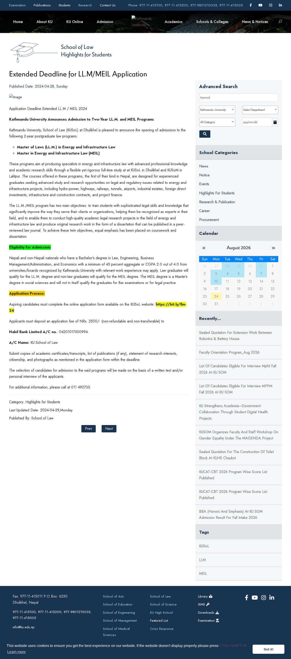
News (203, 166)
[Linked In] (280, 5)
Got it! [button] (268, 649)
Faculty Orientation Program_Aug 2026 (229, 352)
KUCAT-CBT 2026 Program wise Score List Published (233, 475)
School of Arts (113, 596)
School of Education (117, 604)
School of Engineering (119, 612)
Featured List (159, 620)
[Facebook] (251, 5)
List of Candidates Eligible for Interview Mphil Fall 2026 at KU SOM (237, 369)
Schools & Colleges (212, 21)
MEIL (203, 573)
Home (18, 21)
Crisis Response (161, 628)
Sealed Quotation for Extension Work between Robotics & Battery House (235, 335)
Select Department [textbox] (254, 110)
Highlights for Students (86, 54)
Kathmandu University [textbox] (213, 110)
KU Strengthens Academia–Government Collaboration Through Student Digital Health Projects (233, 412)
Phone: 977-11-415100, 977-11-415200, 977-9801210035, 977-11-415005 (185, 5)
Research (85, 5)
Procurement (209, 219)
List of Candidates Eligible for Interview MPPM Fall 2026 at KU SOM (235, 389)
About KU (45, 21)
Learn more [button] (16, 652)
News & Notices (255, 21)
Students (65, 5)
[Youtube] (260, 5)
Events (204, 184)
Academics (173, 21)
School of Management (120, 620)
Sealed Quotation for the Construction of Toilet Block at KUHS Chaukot (236, 455)
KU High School (161, 612)
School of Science (163, 604)
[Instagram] (271, 5)
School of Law (77, 46)
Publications (43, 5)
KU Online (74, 21)
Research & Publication (217, 202)
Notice (204, 175)
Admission (105, 21)
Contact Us (107, 5)
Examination (18, 5)
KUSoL (204, 546)
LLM (202, 560)
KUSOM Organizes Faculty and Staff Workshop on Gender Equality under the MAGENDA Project (238, 435)
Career (204, 210)
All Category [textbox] (207, 122)
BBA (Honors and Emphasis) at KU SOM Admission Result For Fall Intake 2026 (231, 514)
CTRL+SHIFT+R (233, 646)
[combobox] (217, 110)
